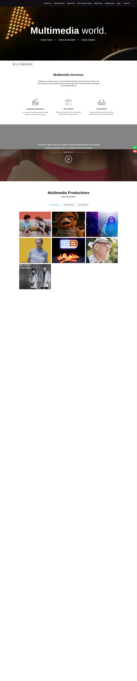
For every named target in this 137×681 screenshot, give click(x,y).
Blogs (119, 3)
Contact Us (126, 3)
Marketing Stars (110, 3)
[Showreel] (135, 151)
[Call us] (135, 147)
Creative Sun (47, 3)
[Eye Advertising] (10, 3)
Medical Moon (98, 3)
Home (17, 64)
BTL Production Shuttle (85, 3)
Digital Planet (71, 3)
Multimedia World (59, 3)
